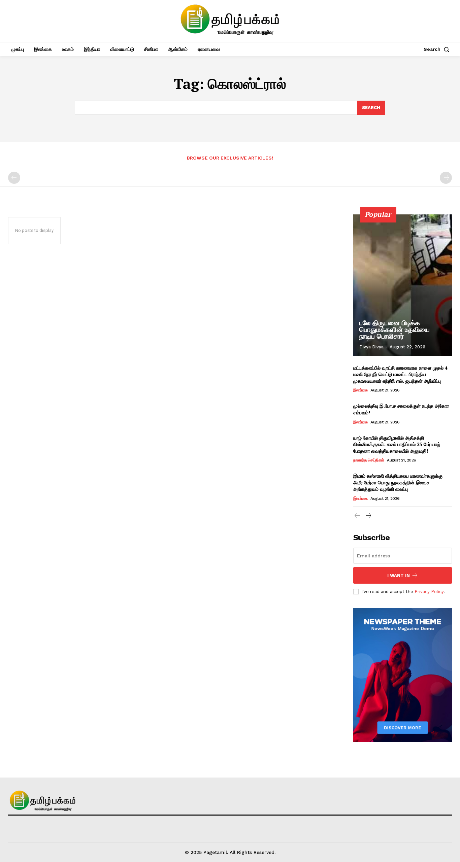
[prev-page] (14, 178)
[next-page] (368, 516)
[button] (438, 49)
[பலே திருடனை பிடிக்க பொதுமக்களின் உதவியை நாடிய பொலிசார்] (402, 285)
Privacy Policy (429, 591)
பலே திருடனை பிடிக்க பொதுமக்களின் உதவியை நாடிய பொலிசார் (394, 329)
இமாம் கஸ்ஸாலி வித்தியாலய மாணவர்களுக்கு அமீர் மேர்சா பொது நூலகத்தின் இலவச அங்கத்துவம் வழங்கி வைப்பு (397, 482)
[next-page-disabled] (446, 178)
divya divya (371, 346)
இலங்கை (360, 390)
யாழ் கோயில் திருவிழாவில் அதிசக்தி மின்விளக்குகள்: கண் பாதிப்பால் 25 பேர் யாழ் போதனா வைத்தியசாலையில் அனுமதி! (396, 444)
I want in (398, 575)
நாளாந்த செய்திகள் (368, 460)
